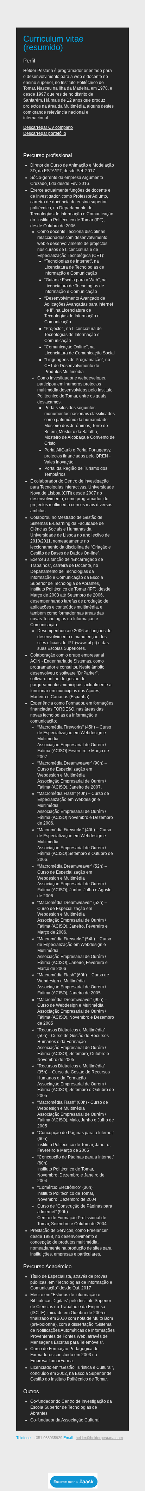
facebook (84, 1455)
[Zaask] (72, 1487)
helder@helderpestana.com (99, 1438)
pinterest (62, 1455)
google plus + (73, 1455)
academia (118, 1455)
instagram (50, 1455)
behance (39, 1455)
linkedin (107, 1455)
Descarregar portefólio (44, 133)
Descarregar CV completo (48, 127)
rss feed (28, 1455)
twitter (96, 1455)
